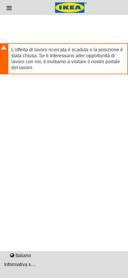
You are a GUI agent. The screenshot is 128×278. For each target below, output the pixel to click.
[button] (9, 8)
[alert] (64, 58)
